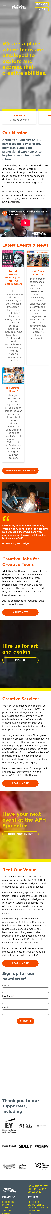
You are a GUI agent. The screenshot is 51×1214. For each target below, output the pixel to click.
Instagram (8, 1205)
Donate (41, 4)
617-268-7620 (34, 1192)
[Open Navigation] (4, 7)
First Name (8, 985)
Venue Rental (36, 1205)
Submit (26, 1021)
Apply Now (20, 612)
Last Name (8, 996)
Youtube (7, 1208)
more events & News (20, 470)
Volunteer (34, 1211)
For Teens (33, 1202)
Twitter (7, 1211)
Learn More (20, 783)
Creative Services (38, 1208)
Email (5, 1007)
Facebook (8, 1202)
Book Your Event (20, 834)
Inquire (20, 660)
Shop (41, 9)
